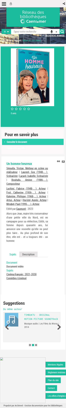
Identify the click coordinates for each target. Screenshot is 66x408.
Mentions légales (55, 364)
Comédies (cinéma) (16, 278)
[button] (64, 3)
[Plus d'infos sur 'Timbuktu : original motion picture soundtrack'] (13, 320)
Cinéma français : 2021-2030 (21, 274)
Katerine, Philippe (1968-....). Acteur (26, 196)
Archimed (19, 405)
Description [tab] (28, 254)
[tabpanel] (27, 270)
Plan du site (53, 380)
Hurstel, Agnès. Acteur (35, 200)
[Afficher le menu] (4, 4)
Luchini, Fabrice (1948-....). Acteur (26, 188)
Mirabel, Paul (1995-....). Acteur (22, 204)
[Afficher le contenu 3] (36, 345)
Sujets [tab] (12, 254)
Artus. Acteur (13, 200)
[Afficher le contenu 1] (30, 345)
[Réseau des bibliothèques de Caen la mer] (23, 379)
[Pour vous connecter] (11, 3)
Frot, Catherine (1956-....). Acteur (26, 192)
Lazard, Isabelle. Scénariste (33, 176)
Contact (51, 388)
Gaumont (21, 209)
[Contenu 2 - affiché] (33, 345)
